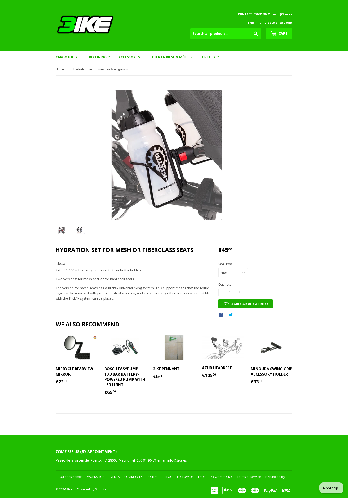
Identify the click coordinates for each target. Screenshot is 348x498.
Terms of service (249, 477)
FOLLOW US (185, 477)
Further (208, 57)
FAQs (201, 477)
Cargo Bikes (67, 57)
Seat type (225, 264)
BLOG (169, 477)
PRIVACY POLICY (221, 477)
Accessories (129, 57)
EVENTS (114, 477)
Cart (283, 33)
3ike (69, 489)
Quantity (224, 284)
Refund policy (275, 477)
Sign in (253, 22)
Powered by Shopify (91, 489)
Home (60, 69)
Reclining (98, 57)
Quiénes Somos (71, 477)
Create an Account (278, 22)
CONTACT (153, 477)
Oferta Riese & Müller (172, 57)
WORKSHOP (95, 477)
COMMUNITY (133, 477)
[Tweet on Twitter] (231, 314)
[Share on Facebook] (221, 314)
